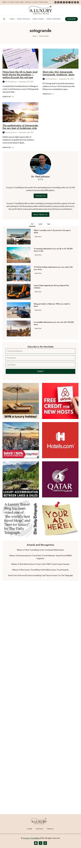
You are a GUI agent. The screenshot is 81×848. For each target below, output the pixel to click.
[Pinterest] (67, 2)
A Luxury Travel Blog (31, 838)
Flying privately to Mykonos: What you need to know (52, 305)
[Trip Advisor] (69, 2)
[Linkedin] (64, 2)
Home (34, 36)
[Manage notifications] (75, 842)
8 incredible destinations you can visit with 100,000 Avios (54, 323)
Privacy (50, 829)
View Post (8, 96)
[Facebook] (58, 2)
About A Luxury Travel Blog (13, 2)
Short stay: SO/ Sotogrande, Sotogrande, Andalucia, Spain (58, 73)
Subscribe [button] (71, 19)
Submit (40, 371)
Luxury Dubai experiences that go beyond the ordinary (51, 286)
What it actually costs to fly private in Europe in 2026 (52, 231)
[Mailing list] (55, 2)
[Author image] (4, 82)
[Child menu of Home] (12, 19)
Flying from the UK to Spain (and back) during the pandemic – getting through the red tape (20, 74)
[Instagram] (72, 2)
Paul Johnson (12, 81)
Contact (40, 829)
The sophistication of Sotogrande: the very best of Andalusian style (20, 127)
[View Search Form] (4, 19)
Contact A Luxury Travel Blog (36, 2)
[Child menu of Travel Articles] (24, 19)
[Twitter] (61, 2)
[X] (40, 843)
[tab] (32, 224)
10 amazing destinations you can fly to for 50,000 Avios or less (53, 250)
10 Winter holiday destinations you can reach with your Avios (53, 268)
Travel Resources (53, 19)
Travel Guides (44, 36)
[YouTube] (75, 2)
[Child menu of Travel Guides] (39, 19)
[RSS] (78, 2)
